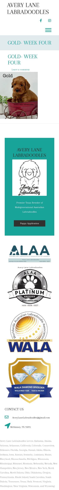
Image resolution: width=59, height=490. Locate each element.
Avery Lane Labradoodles (28, 8)
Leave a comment (21, 69)
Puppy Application (29, 223)
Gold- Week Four (29, 43)
